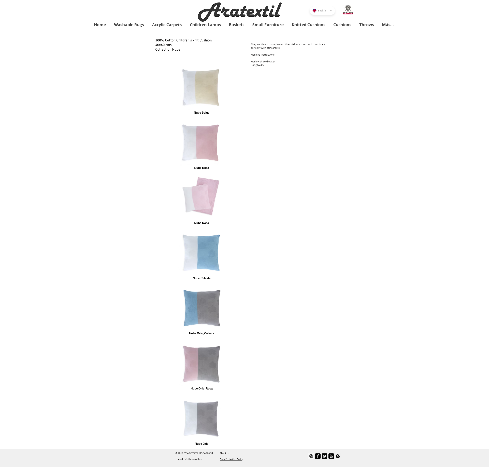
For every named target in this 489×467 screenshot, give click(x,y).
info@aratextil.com (194, 459)
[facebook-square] (318, 456)
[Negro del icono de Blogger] (338, 456)
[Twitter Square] (324, 456)
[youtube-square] (331, 456)
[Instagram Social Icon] (311, 456)
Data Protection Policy (231, 459)
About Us (224, 453)
